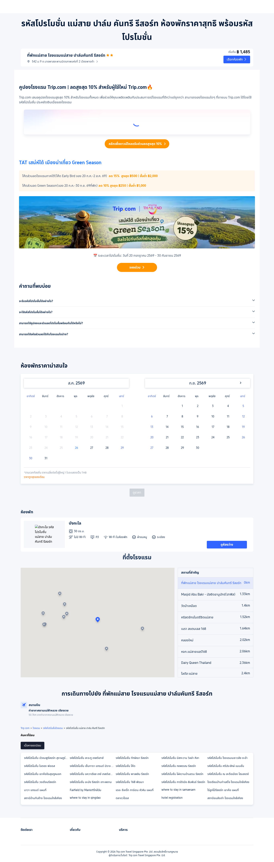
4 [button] (228, 406)
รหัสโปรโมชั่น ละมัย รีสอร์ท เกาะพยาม (91, 782)
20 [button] (151, 437)
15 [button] (182, 426)
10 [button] (212, 416)
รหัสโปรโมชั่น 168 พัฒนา (130, 782)
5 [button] (243, 406)
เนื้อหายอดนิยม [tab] (32, 745)
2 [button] (197, 406)
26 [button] (76, 447)
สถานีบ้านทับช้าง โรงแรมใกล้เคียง (43, 798)
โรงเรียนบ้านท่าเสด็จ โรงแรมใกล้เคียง (228, 782)
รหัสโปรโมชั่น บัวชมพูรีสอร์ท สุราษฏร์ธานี (46, 758)
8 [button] (182, 416)
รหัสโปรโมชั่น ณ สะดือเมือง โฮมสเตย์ (228, 774)
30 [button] (30, 458)
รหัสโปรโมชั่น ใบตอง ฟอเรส (39, 766)
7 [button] (167, 416)
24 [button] (212, 437)
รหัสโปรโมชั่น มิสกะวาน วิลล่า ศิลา (180, 758)
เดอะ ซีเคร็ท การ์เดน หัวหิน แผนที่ (135, 790)
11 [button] (228, 416)
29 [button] (122, 447)
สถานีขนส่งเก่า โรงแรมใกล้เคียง (225, 798)
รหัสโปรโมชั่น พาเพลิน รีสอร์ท (132, 774)
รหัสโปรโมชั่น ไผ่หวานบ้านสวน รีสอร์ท (182, 774)
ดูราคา (137, 492)
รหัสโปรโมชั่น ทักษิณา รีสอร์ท (132, 758)
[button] (236, 59)
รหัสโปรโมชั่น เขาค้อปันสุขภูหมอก (42, 774)
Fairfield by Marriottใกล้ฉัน (85, 790)
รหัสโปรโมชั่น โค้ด (125, 766)
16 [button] (197, 426)
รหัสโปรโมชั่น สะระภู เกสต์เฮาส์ (87, 758)
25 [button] (228, 437)
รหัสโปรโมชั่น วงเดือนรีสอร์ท (40, 782)
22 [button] (182, 437)
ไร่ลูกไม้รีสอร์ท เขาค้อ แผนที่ (223, 790)
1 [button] (182, 406)
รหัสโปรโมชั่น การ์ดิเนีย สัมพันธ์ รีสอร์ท (183, 782)
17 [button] (213, 426)
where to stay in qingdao (85, 797)
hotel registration (172, 797)
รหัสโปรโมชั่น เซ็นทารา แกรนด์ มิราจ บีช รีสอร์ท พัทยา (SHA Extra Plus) (92, 766)
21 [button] (167, 437)
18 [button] (228, 426)
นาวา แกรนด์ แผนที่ (35, 790)
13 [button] (151, 426)
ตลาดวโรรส (122, 798)
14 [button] (167, 426)
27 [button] (91, 447)
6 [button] (152, 416)
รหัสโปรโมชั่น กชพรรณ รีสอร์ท (178, 766)
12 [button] (243, 416)
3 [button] (213, 406)
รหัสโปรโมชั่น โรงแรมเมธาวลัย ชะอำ (227, 758)
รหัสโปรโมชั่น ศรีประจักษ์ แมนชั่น (225, 766)
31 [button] (46, 458)
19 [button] (243, 426)
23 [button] (197, 437)
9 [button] (197, 416)
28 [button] (107, 447)
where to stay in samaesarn (178, 789)
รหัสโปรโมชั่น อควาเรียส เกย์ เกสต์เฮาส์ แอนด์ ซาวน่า (92, 774)
